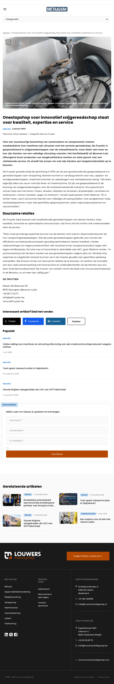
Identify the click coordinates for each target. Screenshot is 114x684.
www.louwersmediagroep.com (93, 660)
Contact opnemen (43, 604)
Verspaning (10, 602)
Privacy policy (103, 677)
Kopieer (76, 321)
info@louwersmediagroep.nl (92, 604)
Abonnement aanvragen (45, 596)
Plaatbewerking (13, 597)
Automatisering (12, 613)
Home (6, 32)
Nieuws (7, 129)
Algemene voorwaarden (84, 677)
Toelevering (10, 623)
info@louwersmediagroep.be (93, 645)
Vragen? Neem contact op (86, 556)
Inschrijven (57, 454)
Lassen (8, 618)
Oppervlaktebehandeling (17, 592)
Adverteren (44, 589)
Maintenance (11, 607)
